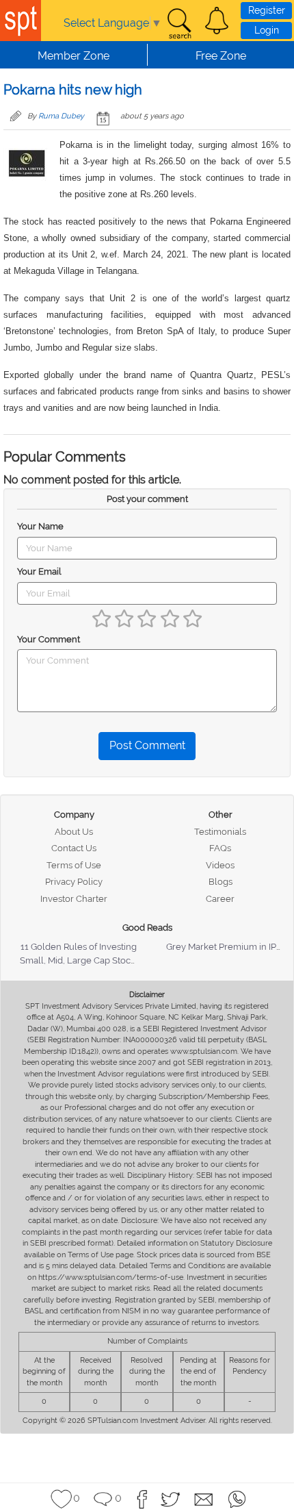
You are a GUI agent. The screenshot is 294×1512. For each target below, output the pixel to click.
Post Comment (147, 745)
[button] (216, 20)
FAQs (220, 848)
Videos (220, 865)
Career (220, 899)
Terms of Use (73, 865)
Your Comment (48, 639)
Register (266, 10)
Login (266, 30)
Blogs (220, 882)
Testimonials (220, 832)
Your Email (39, 571)
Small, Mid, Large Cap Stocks (79, 960)
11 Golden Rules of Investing (79, 947)
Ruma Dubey (61, 116)
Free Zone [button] (221, 55)
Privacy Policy (74, 882)
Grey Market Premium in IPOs (226, 947)
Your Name (40, 526)
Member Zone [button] (73, 55)
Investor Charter (73, 899)
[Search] (179, 24)
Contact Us (73, 848)
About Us (74, 832)
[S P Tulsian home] (20, 20)
